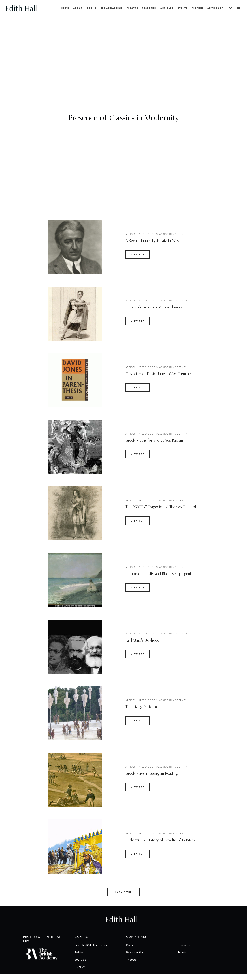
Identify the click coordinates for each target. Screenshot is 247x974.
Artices (130, 234)
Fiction (197, 8)
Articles (166, 8)
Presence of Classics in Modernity (163, 234)
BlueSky (80, 967)
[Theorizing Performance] (75, 713)
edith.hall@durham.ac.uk (91, 945)
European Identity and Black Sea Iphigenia (159, 573)
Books (91, 8)
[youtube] (238, 8)
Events (183, 8)
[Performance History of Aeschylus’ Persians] (75, 846)
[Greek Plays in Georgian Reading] (75, 780)
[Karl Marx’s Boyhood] (75, 647)
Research (149, 8)
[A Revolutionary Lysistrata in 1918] (75, 247)
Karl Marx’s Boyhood (142, 640)
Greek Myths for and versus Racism (154, 440)
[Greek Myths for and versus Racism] (75, 447)
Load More (123, 891)
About (78, 8)
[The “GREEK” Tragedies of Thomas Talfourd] (75, 513)
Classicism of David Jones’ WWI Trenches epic (162, 374)
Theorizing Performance (144, 707)
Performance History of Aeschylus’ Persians (160, 840)
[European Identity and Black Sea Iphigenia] (75, 580)
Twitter (79, 952)
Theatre (132, 8)
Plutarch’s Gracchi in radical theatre (153, 307)
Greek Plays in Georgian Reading (151, 773)
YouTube (80, 959)
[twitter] (231, 8)
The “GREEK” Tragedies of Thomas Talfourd (160, 507)
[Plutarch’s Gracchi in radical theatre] (75, 314)
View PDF (137, 254)
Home (65, 8)
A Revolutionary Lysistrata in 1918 (152, 240)
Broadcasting (111, 8)
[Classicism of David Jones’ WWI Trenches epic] (75, 380)
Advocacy (215, 8)
